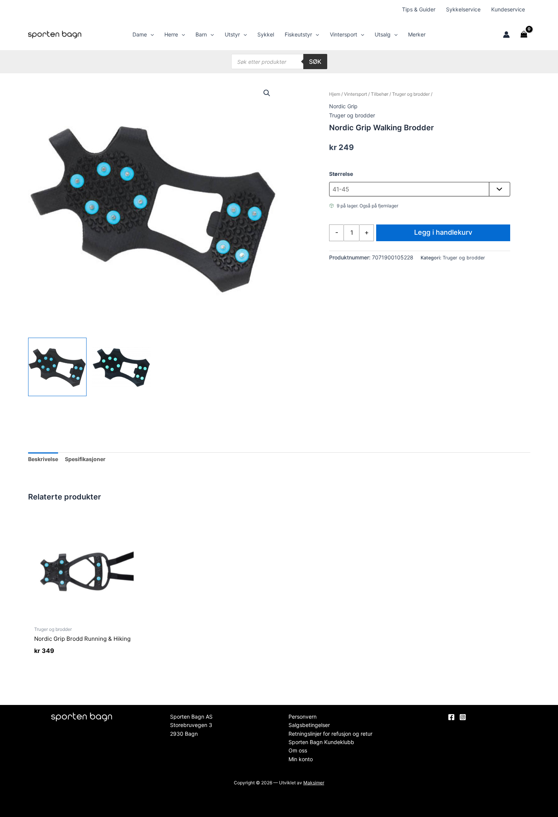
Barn (201, 34)
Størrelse (341, 174)
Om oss (297, 750)
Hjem (334, 94)
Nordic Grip (343, 106)
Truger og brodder (411, 94)
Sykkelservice (463, 9)
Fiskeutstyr (298, 34)
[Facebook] (451, 717)
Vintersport (343, 34)
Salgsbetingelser (309, 725)
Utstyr (232, 34)
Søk (315, 61)
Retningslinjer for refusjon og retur (330, 733)
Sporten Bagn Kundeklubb (321, 742)
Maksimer (313, 782)
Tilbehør (379, 94)
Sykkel (265, 34)
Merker (417, 34)
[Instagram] (462, 717)
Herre (171, 34)
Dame (139, 34)
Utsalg (383, 34)
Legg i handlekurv (443, 232)
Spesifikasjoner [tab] (85, 459)
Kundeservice (508, 9)
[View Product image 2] (121, 367)
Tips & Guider (418, 9)
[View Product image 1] (57, 367)
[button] (150, 34)
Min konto (300, 759)
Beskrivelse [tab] (43, 459)
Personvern (302, 716)
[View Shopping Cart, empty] (523, 34)
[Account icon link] (506, 34)
